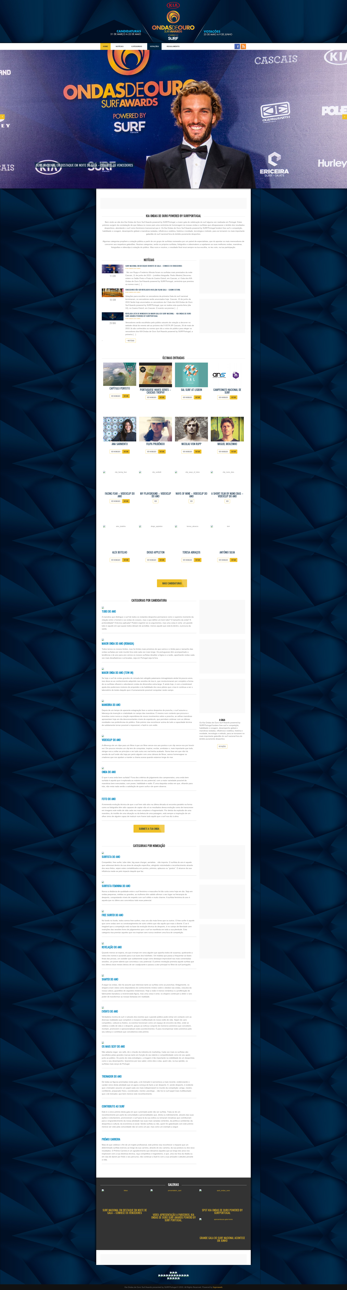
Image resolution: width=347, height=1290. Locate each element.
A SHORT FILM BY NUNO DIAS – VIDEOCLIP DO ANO (227, 494)
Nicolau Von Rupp (191, 444)
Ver (155, 501)
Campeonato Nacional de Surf (227, 391)
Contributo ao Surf (113, 1106)
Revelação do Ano (112, 947)
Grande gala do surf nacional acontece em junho (222, 1239)
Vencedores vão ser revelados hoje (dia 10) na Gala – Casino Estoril (152, 289)
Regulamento (171, 48)
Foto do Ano (109, 799)
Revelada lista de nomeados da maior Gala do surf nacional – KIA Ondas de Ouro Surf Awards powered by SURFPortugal (158, 314)
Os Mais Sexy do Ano (113, 1046)
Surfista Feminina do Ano (116, 886)
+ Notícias (130, 340)
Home (105, 46)
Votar (126, 396)
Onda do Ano (109, 772)
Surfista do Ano (111, 857)
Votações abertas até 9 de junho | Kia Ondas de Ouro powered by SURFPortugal (91, 165)
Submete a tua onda (149, 828)
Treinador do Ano (112, 1076)
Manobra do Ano (111, 705)
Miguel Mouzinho (227, 444)
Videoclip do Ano (111, 740)
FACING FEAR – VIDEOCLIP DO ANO (120, 494)
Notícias (119, 46)
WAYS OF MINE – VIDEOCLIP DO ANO (191, 494)
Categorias (135, 48)
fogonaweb (217, 1287)
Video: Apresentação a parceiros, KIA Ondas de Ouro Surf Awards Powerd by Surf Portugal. (173, 1217)
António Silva (227, 552)
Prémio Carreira (111, 1139)
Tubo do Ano (109, 611)
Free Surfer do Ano (112, 915)
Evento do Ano (110, 1011)
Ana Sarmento (120, 444)
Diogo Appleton (155, 552)
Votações (154, 46)
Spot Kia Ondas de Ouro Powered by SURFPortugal (222, 1211)
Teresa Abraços (191, 552)
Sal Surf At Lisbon (191, 390)
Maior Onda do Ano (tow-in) (117, 673)
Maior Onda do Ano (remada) (118, 643)
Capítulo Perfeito (120, 388)
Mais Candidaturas (172, 583)
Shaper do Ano (110, 979)
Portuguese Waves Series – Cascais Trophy (155, 391)
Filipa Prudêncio (155, 444)
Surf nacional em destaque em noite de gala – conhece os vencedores (153, 265)
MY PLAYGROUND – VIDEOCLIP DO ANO (155, 494)
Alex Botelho (119, 552)
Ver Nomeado (115, 396)
